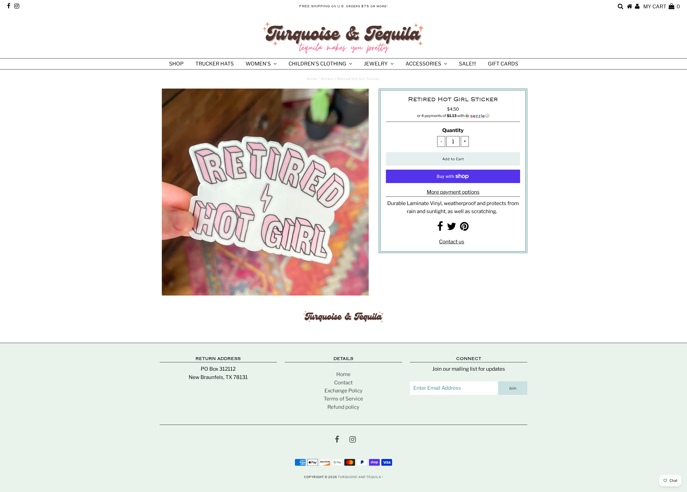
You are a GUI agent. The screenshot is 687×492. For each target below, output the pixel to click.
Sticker (327, 79)
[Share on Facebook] (440, 228)
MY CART (661, 6)
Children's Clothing (317, 64)
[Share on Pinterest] (464, 228)
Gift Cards (503, 64)
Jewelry (376, 64)
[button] (453, 115)
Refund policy (343, 407)
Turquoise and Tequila (359, 477)
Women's (258, 64)
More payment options (453, 192)
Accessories (423, 64)
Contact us (451, 242)
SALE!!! (467, 64)
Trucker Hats (214, 64)
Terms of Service (343, 399)
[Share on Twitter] (451, 228)
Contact (343, 383)
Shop (176, 64)
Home (312, 79)
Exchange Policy (343, 391)
